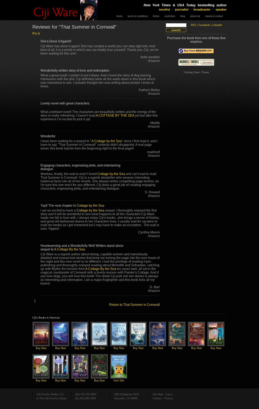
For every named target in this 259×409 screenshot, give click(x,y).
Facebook (204, 25)
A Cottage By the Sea (69, 249)
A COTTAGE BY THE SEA (115, 115)
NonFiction (170, 16)
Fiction (156, 16)
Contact (157, 398)
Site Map (158, 394)
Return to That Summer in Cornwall (134, 304)
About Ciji (195, 16)
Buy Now (41, 348)
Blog (182, 16)
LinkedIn (217, 25)
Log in (169, 394)
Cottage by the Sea (111, 174)
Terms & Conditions (138, 16)
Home (119, 16)
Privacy (168, 398)
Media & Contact (214, 16)
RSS (193, 25)
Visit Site (118, 380)
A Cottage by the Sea (106, 141)
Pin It (36, 33)
